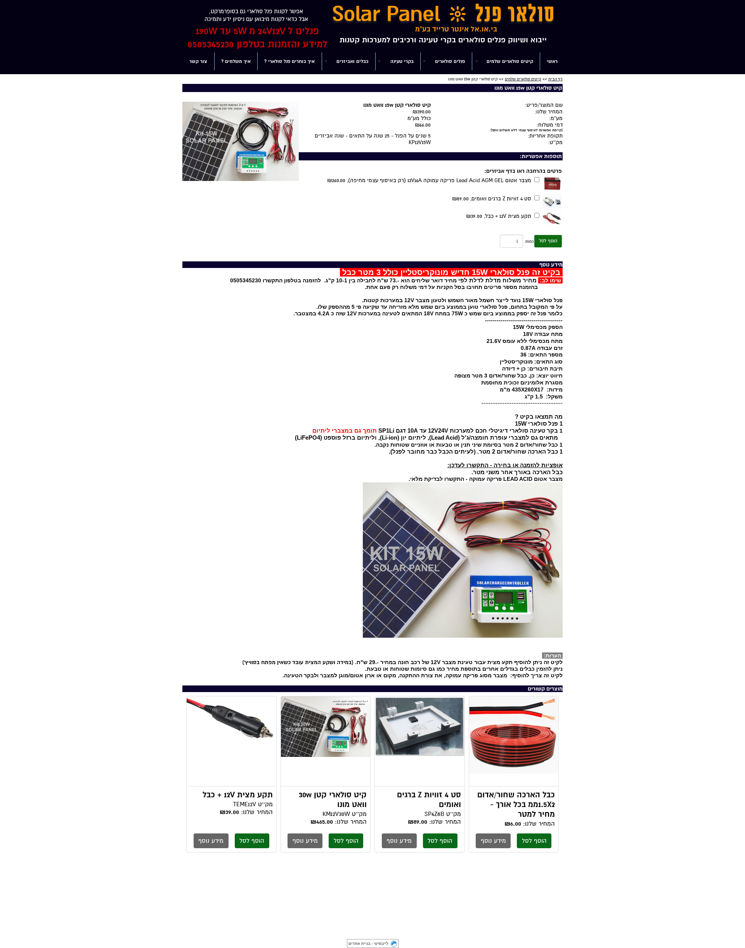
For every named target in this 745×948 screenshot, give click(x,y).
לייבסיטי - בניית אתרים (368, 943)
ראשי (552, 61)
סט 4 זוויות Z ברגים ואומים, (491, 198)
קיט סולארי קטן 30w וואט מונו (326, 741)
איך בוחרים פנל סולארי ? (289, 61)
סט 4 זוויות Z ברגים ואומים (419, 741)
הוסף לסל (548, 241)
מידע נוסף (493, 841)
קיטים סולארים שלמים (523, 79)
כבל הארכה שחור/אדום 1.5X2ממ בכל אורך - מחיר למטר (514, 741)
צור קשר (198, 61)
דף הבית (555, 79)
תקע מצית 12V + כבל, (498, 216)
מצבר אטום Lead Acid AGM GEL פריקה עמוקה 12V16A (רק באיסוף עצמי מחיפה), (429, 180)
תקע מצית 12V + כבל (231, 741)
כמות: (529, 241)
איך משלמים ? (236, 61)
